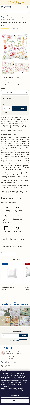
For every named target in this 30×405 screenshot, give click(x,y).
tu (22, 390)
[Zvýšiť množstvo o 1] (10, 107)
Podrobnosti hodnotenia (8, 30)
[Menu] (26, 7)
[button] (13, 296)
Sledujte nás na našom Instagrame (14, 308)
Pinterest (9, 369)
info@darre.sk (8, 364)
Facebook (2, 369)
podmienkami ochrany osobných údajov (16, 343)
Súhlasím (14, 401)
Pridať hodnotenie (8, 258)
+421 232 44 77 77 (9, 360)
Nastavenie (14, 395)
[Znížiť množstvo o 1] (4, 107)
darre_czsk (6, 369)
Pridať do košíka (19, 107)
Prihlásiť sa (22, 339)
